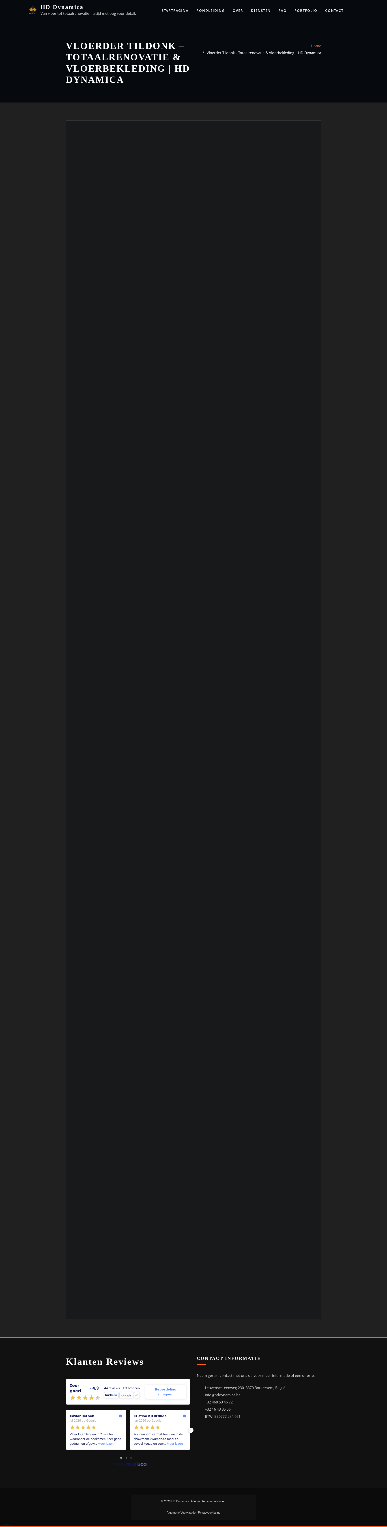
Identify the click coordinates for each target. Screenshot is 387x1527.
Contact (334, 10)
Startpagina (175, 10)
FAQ (283, 10)
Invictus (91, 358)
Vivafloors (93, 342)
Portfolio (306, 10)
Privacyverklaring (209, 1512)
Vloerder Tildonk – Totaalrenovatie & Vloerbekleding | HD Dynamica (264, 52)
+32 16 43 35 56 (218, 1409)
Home (316, 45)
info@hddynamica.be (223, 1394)
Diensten (261, 10)
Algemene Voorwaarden (182, 1512)
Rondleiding (210, 10)
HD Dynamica (62, 7)
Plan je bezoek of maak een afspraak (96, 612)
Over (238, 10)
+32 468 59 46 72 (219, 1402)
